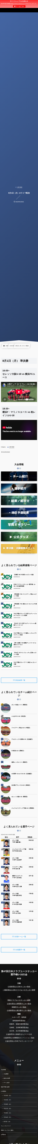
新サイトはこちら (19, 6)
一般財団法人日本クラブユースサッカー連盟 (19, 990)
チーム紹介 (7, 1082)
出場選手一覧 (20, 950)
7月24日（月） (8, 1100)
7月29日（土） (8, 1113)
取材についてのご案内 (7, 1130)
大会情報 (3, 1069)
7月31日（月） (8, 1117)
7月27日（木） (8, 1108)
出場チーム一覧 (20, 937)
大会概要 (6, 1074)
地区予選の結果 (5, 1087)
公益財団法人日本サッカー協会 (19, 987)
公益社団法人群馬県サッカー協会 (19, 1004)
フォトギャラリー (6, 1126)
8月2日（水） (7, 1121)
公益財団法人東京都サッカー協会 (19, 1010)
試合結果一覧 (20, 680)
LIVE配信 (3, 1091)
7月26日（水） (8, 1104)
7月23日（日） (8, 1095)
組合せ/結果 (7, 1078)
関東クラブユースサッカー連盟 (19, 1000)
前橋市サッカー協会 (19, 1007)
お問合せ (3, 1134)
